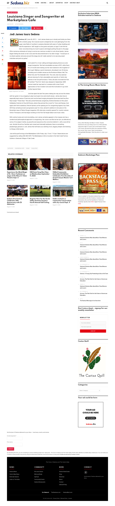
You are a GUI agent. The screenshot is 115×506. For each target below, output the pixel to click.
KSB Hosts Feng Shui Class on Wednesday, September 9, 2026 (40, 174)
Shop (66, 2)
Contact (61, 482)
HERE (92, 202)
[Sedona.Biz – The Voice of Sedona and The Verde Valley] (20, 3)
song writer (34, 148)
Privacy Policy (56, 498)
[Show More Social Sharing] (45, 28)
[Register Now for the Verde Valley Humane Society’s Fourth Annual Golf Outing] (40, 191)
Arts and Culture (12, 12)
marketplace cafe (19, 148)
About (51, 2)
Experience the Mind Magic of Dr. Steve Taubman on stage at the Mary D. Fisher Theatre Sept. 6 (17, 174)
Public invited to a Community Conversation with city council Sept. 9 (62, 200)
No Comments (20, 24)
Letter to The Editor (15, 479)
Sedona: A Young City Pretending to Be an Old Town (94, 273)
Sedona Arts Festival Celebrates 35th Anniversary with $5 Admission (14, 201)
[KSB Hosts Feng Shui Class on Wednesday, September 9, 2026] (40, 164)
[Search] (107, 3)
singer (27, 148)
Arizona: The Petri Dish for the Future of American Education (93, 280)
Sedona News (13, 471)
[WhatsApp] (2, 64)
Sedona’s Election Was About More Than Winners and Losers (93, 238)
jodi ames (10, 148)
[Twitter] (2, 42)
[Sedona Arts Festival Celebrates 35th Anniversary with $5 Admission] (17, 191)
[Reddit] (2, 59)
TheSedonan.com (56, 492)
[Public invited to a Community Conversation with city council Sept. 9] (63, 191)
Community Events (39, 479)
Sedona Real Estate (64, 471)
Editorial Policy (63, 484)
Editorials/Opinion (14, 476)
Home (37, 2)
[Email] (2, 55)
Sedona (43, 2)
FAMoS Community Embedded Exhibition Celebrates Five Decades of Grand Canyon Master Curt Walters (63, 175)
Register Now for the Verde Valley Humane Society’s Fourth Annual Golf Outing (40, 200)
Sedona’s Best (75, 2)
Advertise (59, 2)
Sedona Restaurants (39, 482)
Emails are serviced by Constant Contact (70, 454)
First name (10, 442)
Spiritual (36, 476)
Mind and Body (38, 474)
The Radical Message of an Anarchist (90, 300)
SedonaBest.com (67, 492)
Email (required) (11, 436)
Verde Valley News (14, 474)
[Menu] (8, 3)
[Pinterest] (2, 51)
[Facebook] (2, 38)
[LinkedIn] (2, 46)
